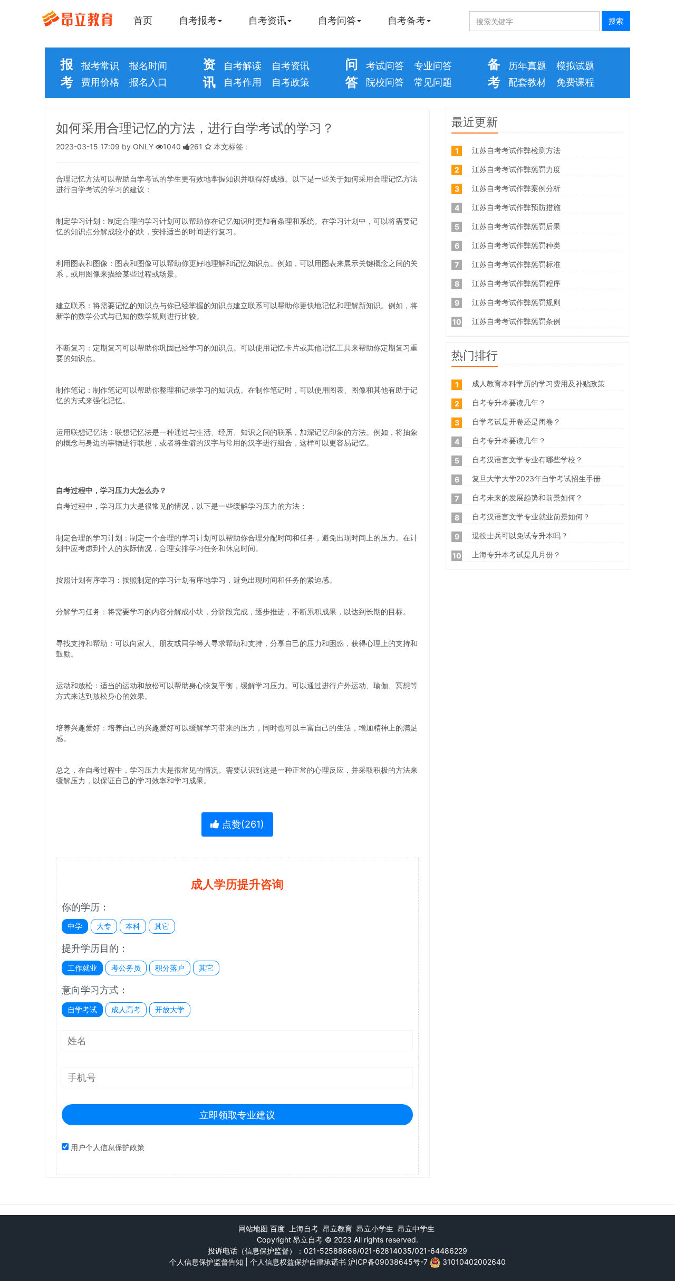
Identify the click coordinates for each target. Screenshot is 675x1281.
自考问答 (337, 20)
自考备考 (407, 20)
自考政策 (291, 82)
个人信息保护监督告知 (206, 1261)
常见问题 (433, 82)
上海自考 (304, 1228)
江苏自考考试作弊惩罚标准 (516, 264)
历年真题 (527, 65)
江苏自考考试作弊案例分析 (516, 188)
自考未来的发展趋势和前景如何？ (527, 497)
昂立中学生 (416, 1228)
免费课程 (575, 82)
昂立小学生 (374, 1228)
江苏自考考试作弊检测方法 (516, 150)
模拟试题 (575, 65)
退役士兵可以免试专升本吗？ (520, 535)
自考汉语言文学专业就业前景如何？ (531, 516)
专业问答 (433, 65)
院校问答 (385, 82)
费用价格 (100, 82)
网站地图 (253, 1228)
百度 (277, 1228)
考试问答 (385, 65)
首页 (142, 20)
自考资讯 (267, 20)
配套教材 (527, 82)
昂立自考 (308, 1239)
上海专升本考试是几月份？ (516, 554)
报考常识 (100, 65)
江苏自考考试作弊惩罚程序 (516, 283)
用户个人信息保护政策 (107, 1147)
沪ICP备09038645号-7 (388, 1261)
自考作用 (243, 82)
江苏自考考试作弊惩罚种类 (516, 245)
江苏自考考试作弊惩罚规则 (516, 302)
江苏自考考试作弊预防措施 (516, 207)
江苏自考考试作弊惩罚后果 (516, 226)
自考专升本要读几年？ (509, 402)
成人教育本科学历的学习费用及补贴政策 (538, 383)
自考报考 (198, 20)
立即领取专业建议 (237, 1115)
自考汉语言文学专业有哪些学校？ (527, 459)
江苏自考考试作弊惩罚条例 (516, 321)
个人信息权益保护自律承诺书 (298, 1261)
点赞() (241, 824)
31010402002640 (474, 1261)
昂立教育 (337, 1228)
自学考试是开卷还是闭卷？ (516, 421)
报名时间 (148, 65)
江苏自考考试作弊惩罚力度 (516, 169)
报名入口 (148, 82)
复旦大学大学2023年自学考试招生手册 (536, 478)
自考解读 (243, 65)
